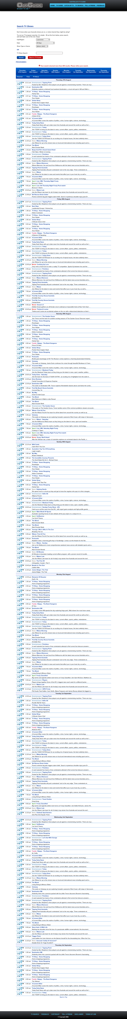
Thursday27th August (22, 71)
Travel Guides (42, 799)
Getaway (35, 361)
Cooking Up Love (40, 264)
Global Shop (36, 100)
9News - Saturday (40, 419)
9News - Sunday (39, 543)
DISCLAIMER (79, 1014)
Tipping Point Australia (40, 167)
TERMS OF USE (91, 1014)
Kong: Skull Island (40, 437)
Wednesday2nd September (91, 71)
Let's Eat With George (44, 837)
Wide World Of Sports (41, 511)
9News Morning (39, 141)
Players (39, 680)
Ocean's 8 (38, 305)
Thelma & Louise (40, 309)
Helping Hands (39, 489)
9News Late (38, 190)
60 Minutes (38, 552)
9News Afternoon (40, 163)
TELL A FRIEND (90, 5)
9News (36, 172)
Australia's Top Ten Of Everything (43, 449)
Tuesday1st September (78, 71)
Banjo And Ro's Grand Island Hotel (43, 150)
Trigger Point (36, 936)
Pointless (40, 154)
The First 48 (38, 561)
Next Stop (35, 206)
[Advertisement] (63, 17)
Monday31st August (66, 71)
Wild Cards (35, 444)
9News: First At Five (38, 410)
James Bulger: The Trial (40, 570)
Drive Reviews (36, 379)
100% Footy (41, 689)
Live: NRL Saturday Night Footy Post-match (49, 433)
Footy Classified (40, 675)
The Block (35, 145)
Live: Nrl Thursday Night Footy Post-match (49, 185)
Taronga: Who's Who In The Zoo (43, 529)
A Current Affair (37, 118)
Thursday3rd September (104, 71)
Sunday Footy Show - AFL (46, 507)
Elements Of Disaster (39, 577)
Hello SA (40, 494)
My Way (34, 392)
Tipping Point (42, 82)
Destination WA (37, 87)
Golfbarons (38, 516)
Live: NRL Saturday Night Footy (45, 428)
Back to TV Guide (35, 57)
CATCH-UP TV (69, 5)
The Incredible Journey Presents (43, 458)
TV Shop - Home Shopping (41, 91)
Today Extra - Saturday (39, 374)
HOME (53, 5)
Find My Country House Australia (43, 296)
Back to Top (63, 997)
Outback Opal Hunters (42, 812)
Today (39, 127)
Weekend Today (42, 370)
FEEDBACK (100, 5)
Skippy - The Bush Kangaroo (44, 114)
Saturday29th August (44, 71)
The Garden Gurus (43, 316)
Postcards (35, 356)
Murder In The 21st (38, 565)
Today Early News (38, 123)
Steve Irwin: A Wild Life (39, 927)
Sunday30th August (55, 71)
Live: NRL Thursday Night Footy (45, 181)
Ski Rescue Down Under (40, 194)
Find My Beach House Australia (42, 388)
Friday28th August (33, 71)
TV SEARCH (79, 5)
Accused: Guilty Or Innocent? (44, 940)
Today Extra (41, 136)
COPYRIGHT (55, 1014)
